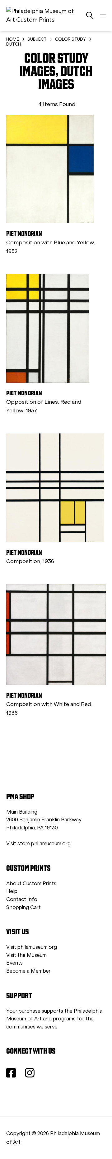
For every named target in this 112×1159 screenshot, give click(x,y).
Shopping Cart (23, 907)
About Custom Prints (31, 883)
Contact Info (21, 899)
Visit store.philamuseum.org (38, 843)
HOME (12, 39)
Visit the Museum (26, 955)
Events (14, 963)
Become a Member (28, 971)
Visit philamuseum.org (31, 947)
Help (11, 891)
